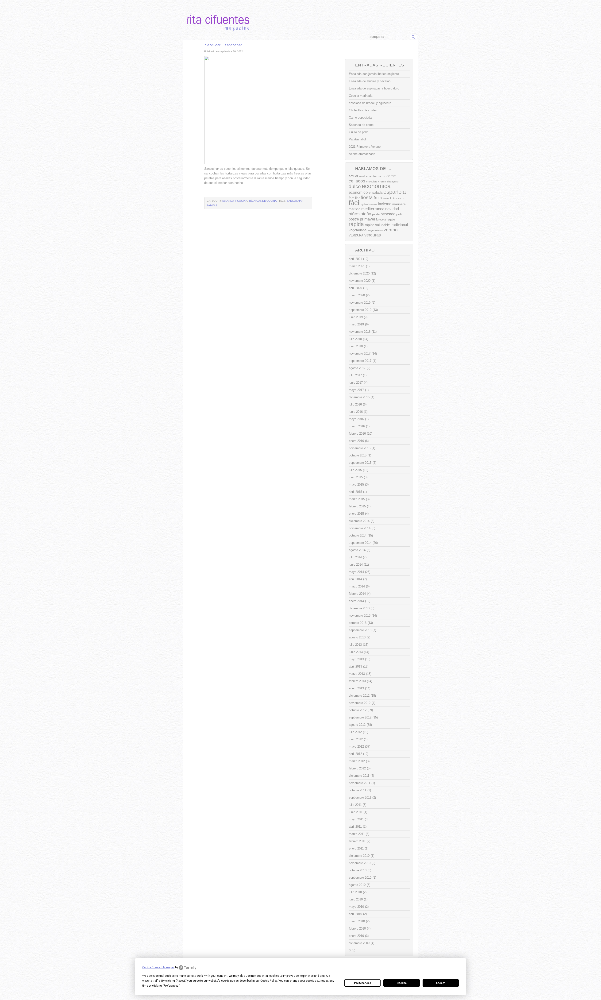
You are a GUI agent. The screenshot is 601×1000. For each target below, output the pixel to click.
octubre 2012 (357, 710)
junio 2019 (356, 317)
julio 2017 (355, 375)
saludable (382, 225)
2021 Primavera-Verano (365, 146)
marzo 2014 (357, 586)
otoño (366, 213)
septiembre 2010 (360, 877)
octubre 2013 (357, 623)
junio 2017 (356, 382)
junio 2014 (356, 564)
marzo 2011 (357, 834)
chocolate (371, 181)
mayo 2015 (356, 484)
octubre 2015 (357, 455)
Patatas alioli (357, 139)
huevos (373, 204)
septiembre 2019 (360, 310)
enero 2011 (356, 848)
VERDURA (356, 235)
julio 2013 (355, 644)
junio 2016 (356, 411)
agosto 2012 (357, 724)
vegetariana (357, 230)
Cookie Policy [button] (268, 980)
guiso (365, 204)
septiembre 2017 (360, 361)
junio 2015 (356, 477)
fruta (378, 197)
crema (382, 181)
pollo (399, 214)
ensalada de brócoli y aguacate (370, 103)
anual (362, 176)
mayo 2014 (356, 572)
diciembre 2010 (359, 855)
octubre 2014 (357, 535)
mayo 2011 (356, 819)
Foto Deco (323, 37)
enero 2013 (356, 688)
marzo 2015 (357, 499)
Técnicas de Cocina (253, 37)
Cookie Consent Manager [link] (158, 967)
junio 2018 (356, 346)
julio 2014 (355, 557)
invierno (384, 204)
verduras (372, 235)
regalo (391, 219)
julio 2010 (355, 892)
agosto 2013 (357, 637)
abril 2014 (355, 579)
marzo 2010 (357, 921)
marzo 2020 (357, 295)
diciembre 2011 (359, 775)
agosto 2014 (357, 550)
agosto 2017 (357, 368)
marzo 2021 (357, 266)
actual (353, 176)
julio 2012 (355, 732)
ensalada (375, 192)
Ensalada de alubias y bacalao (369, 81)
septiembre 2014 (360, 542)
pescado (388, 214)
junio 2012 (356, 739)
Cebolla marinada (360, 95)
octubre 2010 (357, 870)
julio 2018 (355, 339)
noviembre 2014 (359, 528)
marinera (399, 204)
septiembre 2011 (360, 797)
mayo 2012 (356, 746)
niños (354, 213)
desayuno (392, 181)
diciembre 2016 (359, 397)
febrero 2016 (357, 433)
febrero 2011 (357, 841)
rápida (356, 224)
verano (391, 229)
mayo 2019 (356, 324)
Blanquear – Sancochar (223, 45)
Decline (402, 983)
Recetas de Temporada (217, 37)
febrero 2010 (357, 928)
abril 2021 (355, 259)
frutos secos (397, 198)
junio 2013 (356, 652)
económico (358, 192)
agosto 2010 (357, 885)
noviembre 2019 (359, 302)
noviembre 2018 (359, 331)
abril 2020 (355, 288)
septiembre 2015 (360, 462)
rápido (369, 225)
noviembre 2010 (359, 863)
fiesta (367, 197)
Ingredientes (283, 37)
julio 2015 (355, 470)
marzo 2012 (357, 761)
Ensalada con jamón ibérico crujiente (374, 74)
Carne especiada (360, 117)
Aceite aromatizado (362, 154)
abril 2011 (355, 826)
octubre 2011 (357, 790)
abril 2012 (355, 754)
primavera (369, 219)
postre (354, 219)
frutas (386, 198)
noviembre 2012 (359, 703)
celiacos (357, 180)
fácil (355, 203)
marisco (354, 209)
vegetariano (375, 230)
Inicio (191, 37)
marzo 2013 (357, 674)
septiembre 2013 (360, 630)
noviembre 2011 (359, 783)
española (394, 192)
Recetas (304, 37)
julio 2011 (355, 805)
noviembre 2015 (359, 448)
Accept (441, 983)
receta (382, 219)
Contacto (344, 37)
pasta (376, 214)
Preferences (362, 983)
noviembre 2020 (359, 280)
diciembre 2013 (359, 608)
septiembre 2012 (360, 717)
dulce (355, 186)
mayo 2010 (356, 906)
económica (376, 186)
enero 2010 (356, 936)
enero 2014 (356, 601)
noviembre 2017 (359, 353)
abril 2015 (355, 492)
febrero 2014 (357, 593)
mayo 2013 (356, 659)
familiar (354, 198)
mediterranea (372, 209)
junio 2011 (355, 812)
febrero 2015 (357, 506)
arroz (382, 176)
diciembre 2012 (359, 695)
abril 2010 (355, 914)
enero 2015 (356, 513)
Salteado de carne (361, 125)
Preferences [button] (171, 985)
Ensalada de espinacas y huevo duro (374, 88)
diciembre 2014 (359, 521)
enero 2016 (356, 441)
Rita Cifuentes (300, 16)
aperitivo (372, 176)
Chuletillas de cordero (363, 110)
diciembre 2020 (359, 273)
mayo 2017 (356, 390)
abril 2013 (355, 666)
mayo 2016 (356, 419)
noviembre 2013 (359, 615)
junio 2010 (356, 899)
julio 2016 (355, 404)
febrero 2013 (357, 681)
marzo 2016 (357, 426)
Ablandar (229, 200)
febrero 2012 (357, 768)
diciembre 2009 (359, 943)
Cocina (242, 200)
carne (391, 176)
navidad (392, 209)
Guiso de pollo (358, 132)
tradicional (399, 225)
